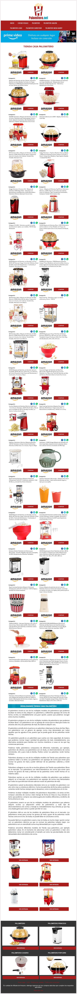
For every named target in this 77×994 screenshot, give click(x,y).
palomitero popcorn (57, 953)
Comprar (30, 72)
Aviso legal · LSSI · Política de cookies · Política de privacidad (38, 982)
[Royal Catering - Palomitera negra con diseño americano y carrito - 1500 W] (53, 277)
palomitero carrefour (34, 28)
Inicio (12, 23)
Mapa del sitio (38, 990)
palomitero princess (57, 923)
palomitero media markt (53, 28)
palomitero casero (20, 953)
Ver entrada (23, 860)
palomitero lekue (16, 28)
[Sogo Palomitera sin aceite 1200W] (23, 872)
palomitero (36, 23)
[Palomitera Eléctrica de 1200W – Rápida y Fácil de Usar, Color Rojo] (53, 96)
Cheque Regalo (23, 23)
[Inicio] (38, 18)
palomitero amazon (50, 23)
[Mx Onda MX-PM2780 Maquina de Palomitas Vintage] (23, 847)
